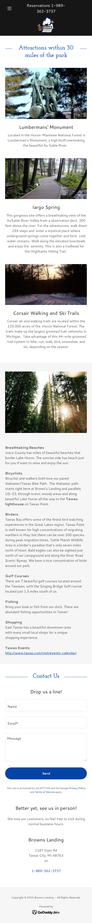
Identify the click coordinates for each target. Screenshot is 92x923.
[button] (11, 8)
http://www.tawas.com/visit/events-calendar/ (41, 652)
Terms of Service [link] (45, 792)
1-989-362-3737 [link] (51, 8)
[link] (46, 24)
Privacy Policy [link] (77, 788)
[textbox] (46, 705)
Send (46, 773)
